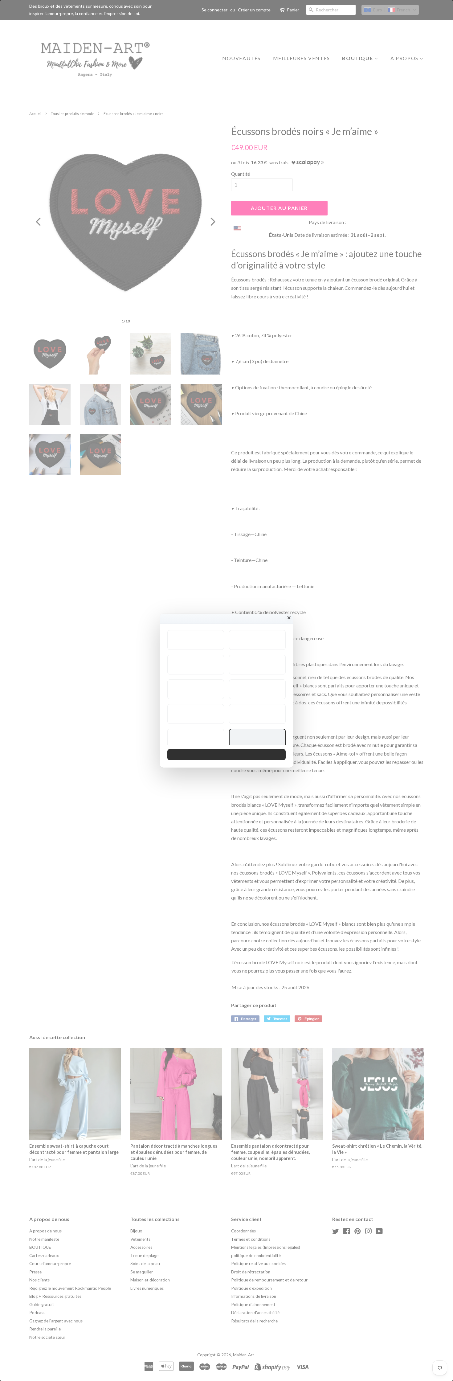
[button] (195, 640)
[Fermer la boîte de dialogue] (289, 617)
